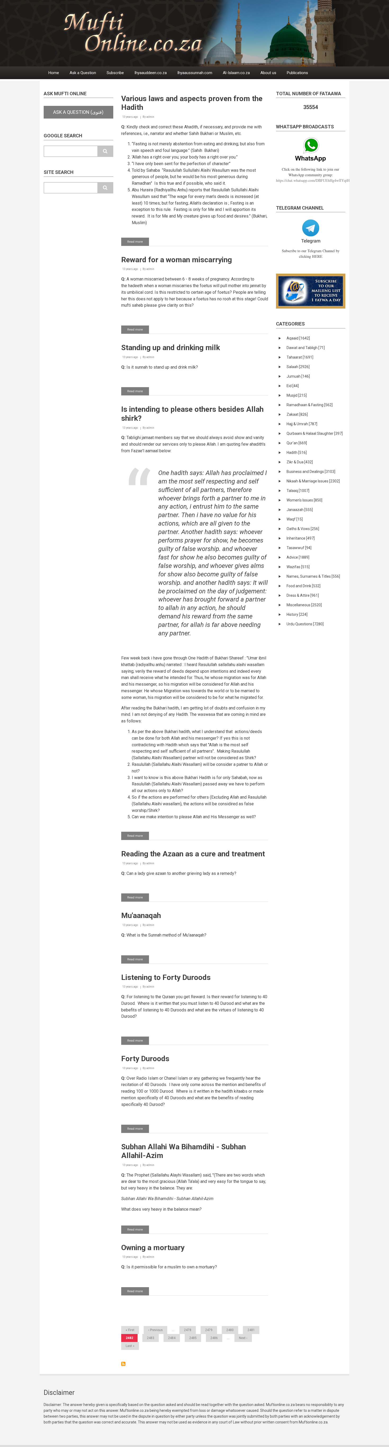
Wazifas (298, 567)
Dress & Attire (303, 595)
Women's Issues (304, 500)
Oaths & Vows (303, 529)
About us (268, 72)
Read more (138, 243)
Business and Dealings (311, 471)
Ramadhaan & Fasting (310, 405)
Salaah (298, 367)
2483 (150, 1338)
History (297, 614)
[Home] (207, 32)
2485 (193, 1338)
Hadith (297, 452)
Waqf (295, 519)
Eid (293, 386)
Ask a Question (83, 72)
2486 (214, 1338)
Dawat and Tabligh (306, 348)
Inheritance (301, 538)
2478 (187, 1330)
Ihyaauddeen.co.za (150, 72)
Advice (298, 557)
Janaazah (300, 510)
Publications (297, 72)
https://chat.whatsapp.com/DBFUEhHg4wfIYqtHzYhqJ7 (318, 180)
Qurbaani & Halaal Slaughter (315, 433)
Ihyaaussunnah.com (194, 72)
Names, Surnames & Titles (313, 576)
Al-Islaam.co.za (236, 72)
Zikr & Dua (300, 462)
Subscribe (115, 72)
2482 (132, 1339)
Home (53, 72)
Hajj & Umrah (302, 424)
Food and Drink (303, 586)
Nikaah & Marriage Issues (313, 481)
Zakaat (297, 414)
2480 (230, 1330)
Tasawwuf (299, 548)
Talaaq (298, 491)
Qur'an (297, 443)
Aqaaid (298, 338)
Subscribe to (123, 1364)
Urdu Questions (305, 624)
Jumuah (298, 376)
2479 (208, 1330)
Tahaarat (300, 357)
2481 (251, 1330)
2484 (171, 1338)
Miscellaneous (304, 605)
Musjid (297, 395)
